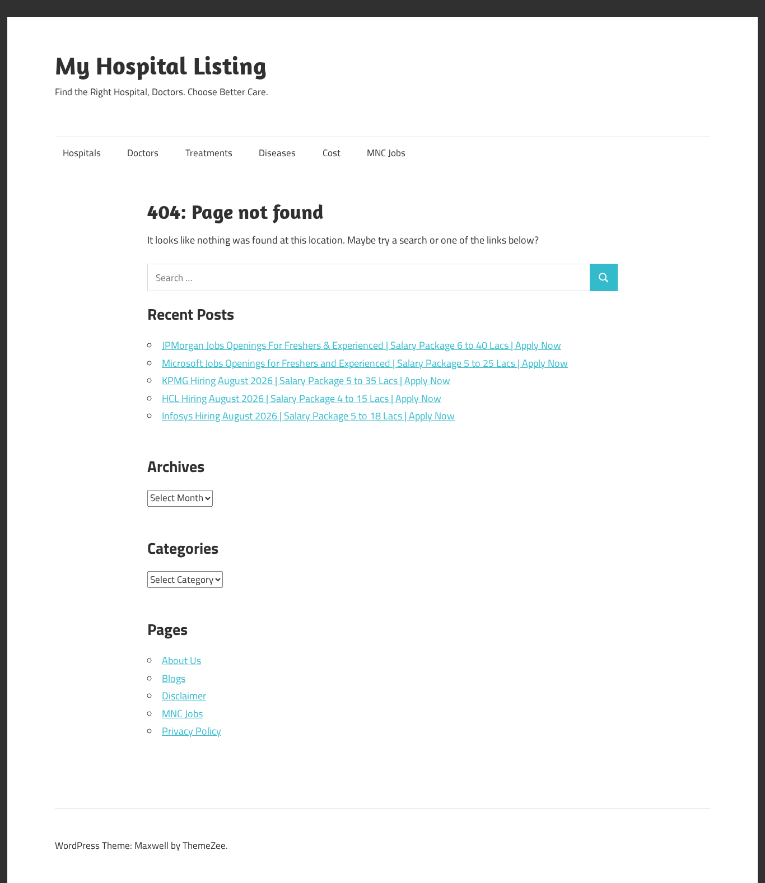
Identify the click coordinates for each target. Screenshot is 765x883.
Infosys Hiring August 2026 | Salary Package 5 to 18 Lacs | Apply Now (308, 415)
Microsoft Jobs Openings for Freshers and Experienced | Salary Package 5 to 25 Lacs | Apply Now (365, 363)
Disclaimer (184, 695)
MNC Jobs (386, 153)
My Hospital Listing (161, 65)
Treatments (208, 153)
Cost (331, 153)
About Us (181, 660)
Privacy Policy (191, 731)
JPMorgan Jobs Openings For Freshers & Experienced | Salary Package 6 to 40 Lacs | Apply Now (361, 345)
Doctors (142, 153)
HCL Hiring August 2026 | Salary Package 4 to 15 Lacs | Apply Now (301, 398)
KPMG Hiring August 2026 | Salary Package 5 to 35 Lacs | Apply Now (306, 380)
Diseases (277, 153)
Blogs (173, 678)
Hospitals (82, 153)
